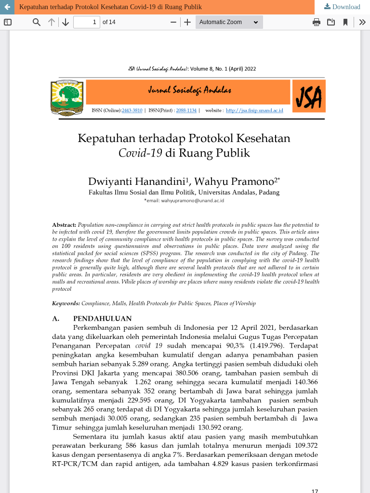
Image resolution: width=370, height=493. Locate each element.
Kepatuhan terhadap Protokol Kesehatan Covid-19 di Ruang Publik (110, 7)
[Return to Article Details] (7, 7)
